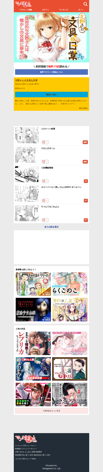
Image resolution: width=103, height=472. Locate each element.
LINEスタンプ (26, 459)
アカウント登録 (26, 10)
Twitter (34, 459)
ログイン (45, 10)
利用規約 (18, 449)
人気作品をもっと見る (51, 411)
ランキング (63, 10)
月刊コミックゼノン (30, 445)
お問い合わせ (19, 452)
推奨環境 (39, 452)
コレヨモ (18, 459)
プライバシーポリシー (29, 449)
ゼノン (81, 10)
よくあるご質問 (30, 452)
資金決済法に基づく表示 (42, 455)
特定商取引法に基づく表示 (24, 455)
